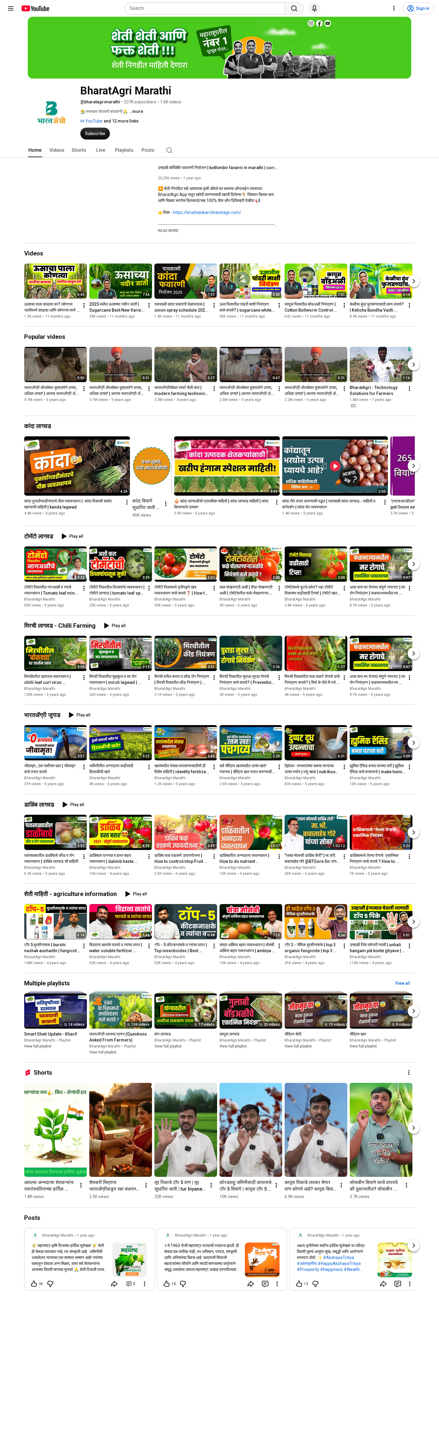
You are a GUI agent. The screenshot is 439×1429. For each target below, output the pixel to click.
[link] (89, 1261)
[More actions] (84, 305)
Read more (168, 231)
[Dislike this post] (50, 1284)
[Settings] (393, 8)
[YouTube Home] (35, 8)
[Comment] (265, 1284)
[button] (168, 230)
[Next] (414, 281)
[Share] (114, 1284)
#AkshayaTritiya (338, 1257)
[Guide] (10, 8)
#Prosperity (308, 1269)
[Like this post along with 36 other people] (34, 1284)
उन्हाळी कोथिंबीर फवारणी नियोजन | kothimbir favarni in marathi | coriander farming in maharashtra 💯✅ (218, 167)
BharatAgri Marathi (39, 599)
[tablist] (219, 150)
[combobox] (206, 8)
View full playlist (37, 1046)
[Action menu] (145, 1284)
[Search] (294, 8)
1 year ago (85, 1235)
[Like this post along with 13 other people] (299, 1284)
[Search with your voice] (314, 8)
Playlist (65, 1040)
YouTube (93, 121)
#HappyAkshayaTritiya (339, 1263)
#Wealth (352, 1269)
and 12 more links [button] (121, 121)
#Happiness (331, 1269)
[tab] (35, 150)
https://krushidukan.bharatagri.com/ (207, 212)
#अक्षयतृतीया (307, 1263)
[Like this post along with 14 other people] (166, 1284)
